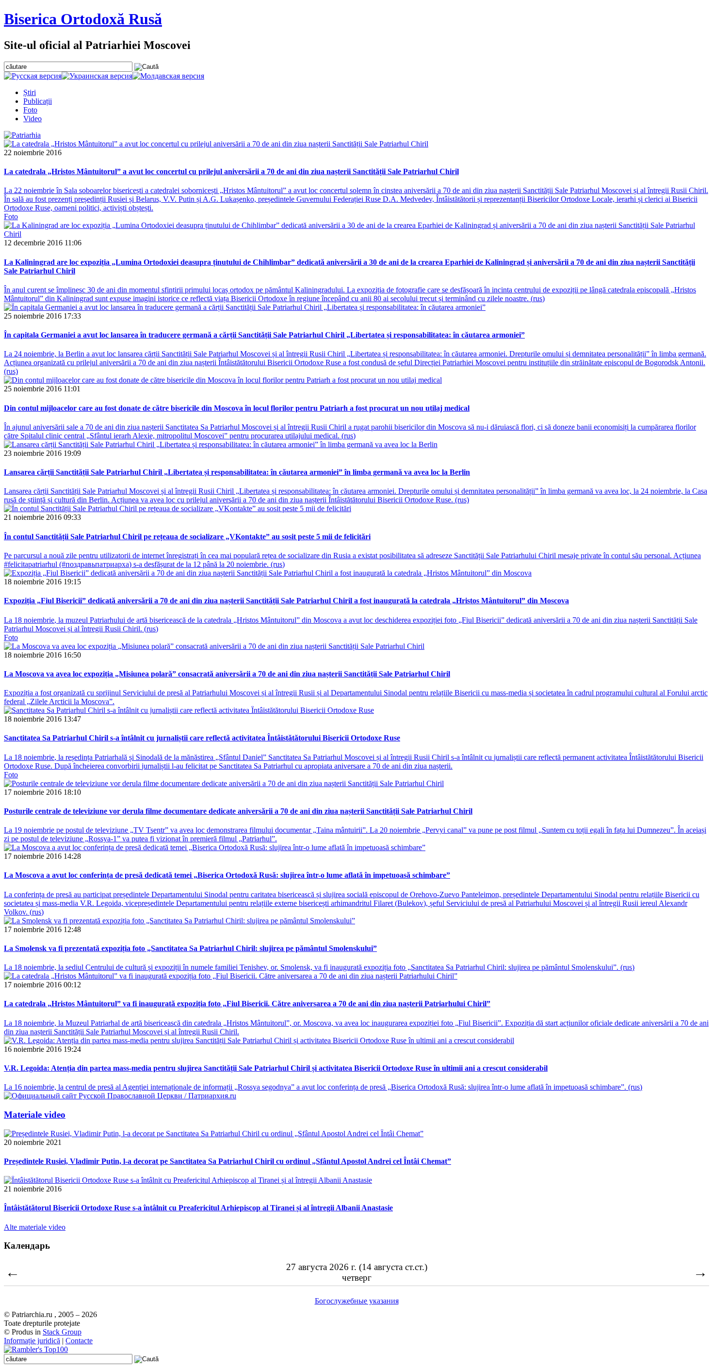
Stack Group (62, 1332)
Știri (29, 92)
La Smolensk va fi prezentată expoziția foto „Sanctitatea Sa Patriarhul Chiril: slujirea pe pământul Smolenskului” (190, 948)
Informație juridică (32, 1340)
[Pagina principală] (22, 135)
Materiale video (34, 1115)
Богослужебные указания (357, 1301)
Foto (30, 110)
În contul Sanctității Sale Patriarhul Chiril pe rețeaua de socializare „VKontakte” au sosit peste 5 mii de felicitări (187, 536)
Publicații (37, 101)
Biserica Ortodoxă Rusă (83, 19)
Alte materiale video (34, 1227)
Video (32, 118)
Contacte (79, 1340)
